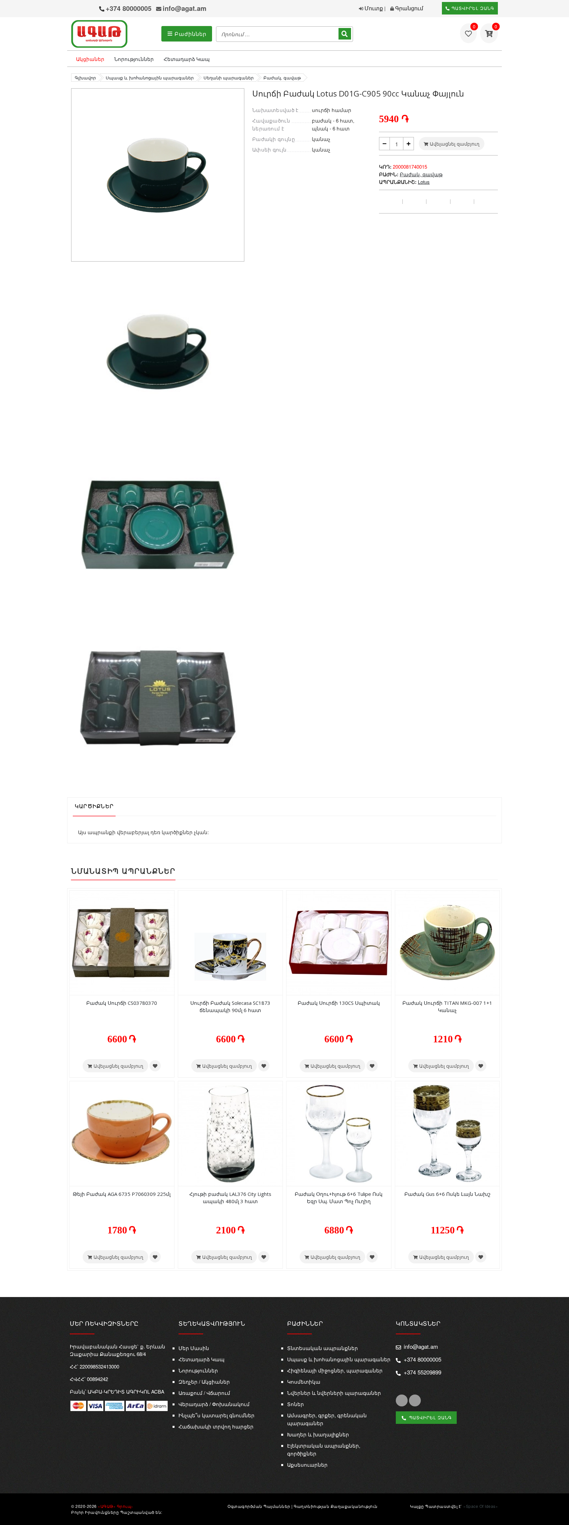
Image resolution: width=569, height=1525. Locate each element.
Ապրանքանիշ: (398, 182)
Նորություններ (134, 58)
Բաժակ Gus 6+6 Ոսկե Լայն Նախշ (447, 1194)
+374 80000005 (128, 8)
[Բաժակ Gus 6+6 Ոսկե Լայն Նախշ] (447, 1133)
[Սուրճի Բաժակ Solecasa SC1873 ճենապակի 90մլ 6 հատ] (230, 942)
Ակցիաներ (90, 58)
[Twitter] (414, 201)
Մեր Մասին (193, 1347)
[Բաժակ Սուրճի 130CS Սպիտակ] (338, 942)
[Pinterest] (438, 201)
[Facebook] (391, 201)
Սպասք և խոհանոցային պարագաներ (339, 1359)
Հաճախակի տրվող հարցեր (216, 1426)
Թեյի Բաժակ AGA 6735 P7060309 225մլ (122, 1194)
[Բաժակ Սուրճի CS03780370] (121, 942)
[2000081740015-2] (157, 524)
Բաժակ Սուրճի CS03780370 (121, 1003)
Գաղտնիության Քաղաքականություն (336, 1506)
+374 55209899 (422, 1372)
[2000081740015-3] (157, 697)
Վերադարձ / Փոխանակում (214, 1403)
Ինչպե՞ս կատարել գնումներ (216, 1415)
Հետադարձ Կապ (187, 58)
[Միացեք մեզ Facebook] (402, 1400)
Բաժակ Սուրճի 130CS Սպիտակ (339, 1003)
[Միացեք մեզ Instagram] (415, 1400)
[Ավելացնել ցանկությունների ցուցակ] (155, 1065)
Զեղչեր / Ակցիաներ (204, 1381)
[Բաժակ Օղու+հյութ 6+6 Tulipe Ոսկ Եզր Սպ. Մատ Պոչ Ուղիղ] (338, 1133)
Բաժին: (388, 174)
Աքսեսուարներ (307, 1464)
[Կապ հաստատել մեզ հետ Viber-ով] (77, 9)
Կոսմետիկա (303, 1381)
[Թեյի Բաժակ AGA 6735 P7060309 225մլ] (121, 1133)
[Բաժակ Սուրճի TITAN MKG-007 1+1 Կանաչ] (447, 942)
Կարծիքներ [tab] (94, 806)
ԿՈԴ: (385, 167)
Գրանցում (408, 8)
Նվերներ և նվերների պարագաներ (334, 1392)
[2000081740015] (157, 350)
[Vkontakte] (462, 201)
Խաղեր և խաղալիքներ (318, 1434)
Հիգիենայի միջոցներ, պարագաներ (335, 1370)
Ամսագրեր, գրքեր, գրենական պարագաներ (327, 1419)
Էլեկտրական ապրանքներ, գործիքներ (323, 1449)
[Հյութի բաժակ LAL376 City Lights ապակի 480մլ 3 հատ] (230, 1133)
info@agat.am (184, 8)
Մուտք (373, 8)
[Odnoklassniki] (486, 201)
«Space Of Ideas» (480, 1506)
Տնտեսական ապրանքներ (322, 1347)
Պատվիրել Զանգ (472, 8)
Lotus (424, 181)
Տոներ (295, 1403)
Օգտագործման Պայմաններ (259, 1506)
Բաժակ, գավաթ (421, 174)
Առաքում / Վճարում (204, 1392)
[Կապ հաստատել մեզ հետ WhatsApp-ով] (90, 9)
